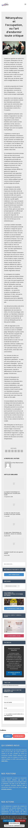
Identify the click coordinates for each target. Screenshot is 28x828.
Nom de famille (8, 702)
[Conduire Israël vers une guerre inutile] (14, 544)
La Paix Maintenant (17, 463)
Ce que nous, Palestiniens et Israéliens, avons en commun (13, 533)
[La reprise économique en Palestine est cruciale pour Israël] (14, 484)
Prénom (6, 696)
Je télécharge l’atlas (14, 636)
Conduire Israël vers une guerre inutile (13, 552)
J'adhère (7, 736)
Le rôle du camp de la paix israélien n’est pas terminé (12, 513)
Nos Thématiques (14, 574)
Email (5, 708)
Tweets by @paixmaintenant (10, 685)
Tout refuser (20, 821)
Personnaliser (14, 823)
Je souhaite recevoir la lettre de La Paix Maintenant (13, 714)
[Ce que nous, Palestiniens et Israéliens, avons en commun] (14, 524)
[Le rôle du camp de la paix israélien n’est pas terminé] (14, 505)
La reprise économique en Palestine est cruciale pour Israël (12, 493)
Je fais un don (19, 736)
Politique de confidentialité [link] (14, 826)
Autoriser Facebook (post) (14, 673)
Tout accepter (9, 821)
